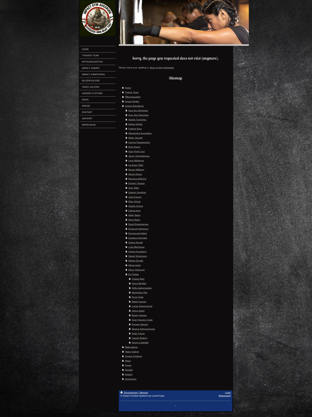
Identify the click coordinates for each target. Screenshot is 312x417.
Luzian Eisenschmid (142, 306)
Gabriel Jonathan (137, 192)
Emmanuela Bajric (137, 233)
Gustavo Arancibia (137, 238)
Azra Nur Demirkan (138, 110)
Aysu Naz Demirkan (138, 115)
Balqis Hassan (139, 301)
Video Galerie (132, 351)
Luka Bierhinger (136, 247)
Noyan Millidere (136, 169)
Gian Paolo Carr (136, 151)
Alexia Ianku (134, 265)
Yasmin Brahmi (139, 338)
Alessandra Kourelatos (140, 133)
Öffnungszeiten (133, 97)
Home (128, 87)
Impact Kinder (132, 101)
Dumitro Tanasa (136, 183)
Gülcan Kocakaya (137, 251)
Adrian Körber (135, 124)
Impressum (130, 379)
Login (228, 392)
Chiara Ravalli (135, 242)
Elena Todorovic (136, 269)
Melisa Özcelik (135, 260)
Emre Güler (138, 297)
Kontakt (129, 370)
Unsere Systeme (133, 356)
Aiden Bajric (134, 215)
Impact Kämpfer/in (134, 106)
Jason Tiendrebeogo (139, 156)
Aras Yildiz (133, 188)
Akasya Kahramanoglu (143, 329)
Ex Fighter (133, 274)
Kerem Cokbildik (140, 342)
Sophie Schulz (135, 206)
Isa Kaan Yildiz (135, 165)
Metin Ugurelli (135, 138)
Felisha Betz (138, 279)
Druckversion (130, 392)
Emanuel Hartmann (138, 229)
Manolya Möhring (137, 178)
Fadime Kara (135, 128)
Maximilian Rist (139, 292)
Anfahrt (128, 374)
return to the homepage (162, 67)
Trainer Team (132, 92)
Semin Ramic (135, 174)
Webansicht (225, 395)
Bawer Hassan (139, 315)
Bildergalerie (131, 347)
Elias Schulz (134, 201)
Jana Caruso (135, 197)
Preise (128, 365)
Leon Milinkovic (136, 160)
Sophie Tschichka (137, 119)
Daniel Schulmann (137, 256)
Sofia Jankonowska (142, 288)
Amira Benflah (139, 283)
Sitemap (143, 392)
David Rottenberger (138, 224)
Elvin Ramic (134, 147)
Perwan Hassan (140, 324)
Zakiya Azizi (134, 210)
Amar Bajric (134, 219)
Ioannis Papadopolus (139, 142)
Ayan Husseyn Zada (142, 320)
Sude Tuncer (138, 333)
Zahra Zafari (138, 310)
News (128, 360)
